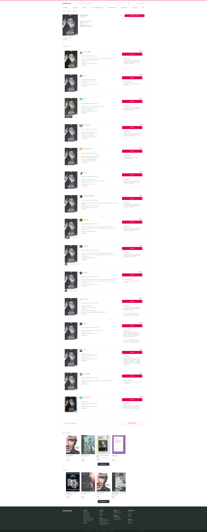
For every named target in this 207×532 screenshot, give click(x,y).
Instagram (130, 514)
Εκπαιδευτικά (124, 7)
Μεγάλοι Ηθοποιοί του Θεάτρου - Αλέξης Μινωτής (72, 493)
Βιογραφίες (74, 11)
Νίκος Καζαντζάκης (115, 495)
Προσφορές (65, 7)
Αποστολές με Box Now (87, 520)
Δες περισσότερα (103, 464)
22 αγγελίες (68, 498)
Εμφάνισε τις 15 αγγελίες (134, 15)
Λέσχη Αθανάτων (88, 21)
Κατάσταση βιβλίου (102, 524)
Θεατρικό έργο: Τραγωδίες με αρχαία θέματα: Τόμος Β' (119, 493)
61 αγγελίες (114, 460)
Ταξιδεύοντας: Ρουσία (85, 455)
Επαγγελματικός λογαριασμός (88, 518)
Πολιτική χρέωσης (117, 516)
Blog (100, 515)
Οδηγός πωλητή (86, 514)
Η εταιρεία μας (130, 520)
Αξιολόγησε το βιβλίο (132, 423)
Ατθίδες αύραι (114, 455)
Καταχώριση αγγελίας (103, 519)
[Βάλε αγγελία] (138, 3)
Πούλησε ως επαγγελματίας (104, 520)
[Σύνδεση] (143, 3)
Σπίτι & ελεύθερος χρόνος (97, 7)
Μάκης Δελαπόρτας (69, 495)
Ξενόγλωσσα (135, 7)
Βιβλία (64, 11)
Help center (85, 511)
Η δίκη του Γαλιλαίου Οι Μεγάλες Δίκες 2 (103, 456)
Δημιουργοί (101, 514)
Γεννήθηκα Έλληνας (69, 455)
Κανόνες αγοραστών (117, 519)
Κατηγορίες (101, 511)
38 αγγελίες (99, 460)
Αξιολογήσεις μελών (117, 511)
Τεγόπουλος (86, 22)
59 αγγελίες (83, 460)
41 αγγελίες (68, 460)
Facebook (130, 511)
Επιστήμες (85, 7)
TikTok (129, 515)
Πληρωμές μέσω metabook (88, 519)
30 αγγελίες (83, 498)
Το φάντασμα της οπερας (86, 492)
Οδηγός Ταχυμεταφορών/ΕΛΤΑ (104, 523)
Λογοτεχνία (75, 7)
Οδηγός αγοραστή (86, 515)
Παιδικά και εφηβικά (112, 7)
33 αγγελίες (114, 498)
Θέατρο (90, 25)
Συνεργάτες (130, 523)
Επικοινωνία (85, 523)
